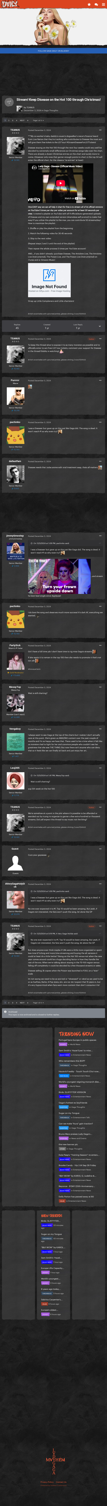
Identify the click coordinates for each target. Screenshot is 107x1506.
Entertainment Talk (81, 1117)
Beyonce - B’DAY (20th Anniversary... (77, 1185)
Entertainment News (82, 1054)
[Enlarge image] (49, 279)
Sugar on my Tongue (69, 1112)
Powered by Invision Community (54, 1485)
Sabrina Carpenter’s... (52, 1299)
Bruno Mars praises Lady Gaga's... (75, 1133)
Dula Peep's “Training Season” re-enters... (79, 1154)
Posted (39, 130)
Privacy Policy (47, 1481)
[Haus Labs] (53, 28)
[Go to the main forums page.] (96, 4)
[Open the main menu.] (103, 4)
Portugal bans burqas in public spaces (77, 1039)
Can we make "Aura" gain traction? (76, 1123)
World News (75, 1044)
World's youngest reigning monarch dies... (80, 1081)
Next (22, 120)
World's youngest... (50, 1278)
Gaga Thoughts (51, 110)
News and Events (78, 1138)
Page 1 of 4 (38, 120)
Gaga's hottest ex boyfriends (73, 1102)
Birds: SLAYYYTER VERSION (72, 1091)
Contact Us (61, 1481)
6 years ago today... (51, 1288)
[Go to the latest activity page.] (89, 4)
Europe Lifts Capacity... (52, 1267)
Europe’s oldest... (49, 1309)
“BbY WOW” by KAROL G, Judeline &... (77, 1175)
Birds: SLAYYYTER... (51, 1220)
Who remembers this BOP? (72, 1060)
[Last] (28, 120)
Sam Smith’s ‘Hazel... (51, 1257)
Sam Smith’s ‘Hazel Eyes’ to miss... (76, 1050)
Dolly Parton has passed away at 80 (76, 1196)
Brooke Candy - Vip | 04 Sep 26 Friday (77, 1165)
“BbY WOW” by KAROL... (53, 1247)
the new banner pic (68, 1144)
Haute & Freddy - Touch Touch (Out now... (79, 1071)
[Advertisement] (53, 73)
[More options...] (100, 130)
